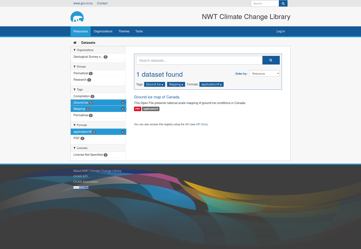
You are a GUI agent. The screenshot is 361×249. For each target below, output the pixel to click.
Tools (139, 31)
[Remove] (162, 84)
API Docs (201, 124)
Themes (123, 31)
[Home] (75, 42)
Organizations (103, 31)
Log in (281, 31)
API (187, 124)
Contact (102, 3)
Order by (240, 73)
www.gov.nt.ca (83, 3)
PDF (137, 109)
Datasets (88, 42)
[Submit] (283, 3)
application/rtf (150, 109)
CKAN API (80, 176)
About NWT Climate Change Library (97, 171)
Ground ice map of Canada (156, 96)
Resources (80, 31)
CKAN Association (85, 181)
